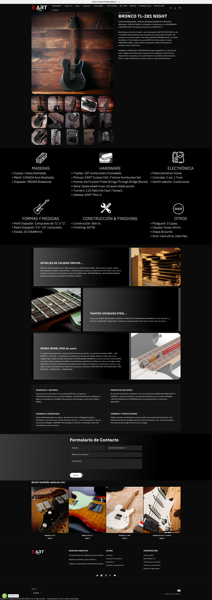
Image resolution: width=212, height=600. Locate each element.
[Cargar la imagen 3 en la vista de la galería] (72, 104)
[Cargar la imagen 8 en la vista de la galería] (72, 120)
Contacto (109, 555)
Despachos (110, 562)
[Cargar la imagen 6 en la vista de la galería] (39, 120)
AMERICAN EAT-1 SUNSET (162, 535)
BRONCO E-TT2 (50, 535)
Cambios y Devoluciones (115, 565)
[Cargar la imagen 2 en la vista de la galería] (56, 104)
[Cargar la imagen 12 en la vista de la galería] (56, 137)
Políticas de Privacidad (152, 562)
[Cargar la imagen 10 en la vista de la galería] (105, 120)
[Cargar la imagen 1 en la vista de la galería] (39, 104)
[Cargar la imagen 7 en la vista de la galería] (56, 120)
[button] (57, 6)
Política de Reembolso (152, 568)
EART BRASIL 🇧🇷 (149, 559)
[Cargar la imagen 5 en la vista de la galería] (105, 104)
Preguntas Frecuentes (114, 559)
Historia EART (149, 555)
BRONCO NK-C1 (87, 535)
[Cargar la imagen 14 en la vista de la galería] (89, 137)
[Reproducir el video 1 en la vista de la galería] (105, 137)
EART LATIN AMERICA (175, 594)
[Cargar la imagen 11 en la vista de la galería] (39, 137)
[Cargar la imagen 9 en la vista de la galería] (89, 120)
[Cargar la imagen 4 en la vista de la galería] (89, 104)
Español (36, 593)
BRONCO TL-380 (124, 535)
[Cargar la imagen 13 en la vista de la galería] (72, 137)
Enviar (76, 475)
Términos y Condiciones (152, 565)
